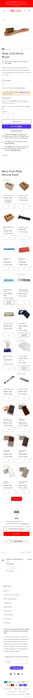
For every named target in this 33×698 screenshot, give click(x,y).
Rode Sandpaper (23, 356)
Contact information (12, 694)
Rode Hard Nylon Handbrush (23, 482)
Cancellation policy (23, 694)
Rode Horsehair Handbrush (23, 451)
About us (6, 591)
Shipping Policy (15, 150)
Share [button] (5, 155)
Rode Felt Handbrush (6, 482)
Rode (16, 518)
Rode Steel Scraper (9, 323)
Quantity (4, 111)
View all (16, 499)
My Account (7, 623)
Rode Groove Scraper (7, 259)
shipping (13, 100)
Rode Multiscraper (23, 227)
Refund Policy (8, 603)
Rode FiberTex (22, 323)
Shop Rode (16, 534)
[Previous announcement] (3, 4)
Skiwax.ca (10, 688)
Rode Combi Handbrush (7, 451)
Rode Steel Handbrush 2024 (8, 419)
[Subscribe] (26, 662)
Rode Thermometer (9, 389)
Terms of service (13, 691)
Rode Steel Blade (23, 389)
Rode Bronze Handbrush (22, 419)
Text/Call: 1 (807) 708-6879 (12, 595)
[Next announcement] (30, 4)
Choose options (9, 302)
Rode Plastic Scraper (22, 259)
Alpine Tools (22, 92)
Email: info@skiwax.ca (10, 599)
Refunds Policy (10, 143)
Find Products (8, 619)
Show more (25, 523)
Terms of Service (9, 615)
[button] (3, 11)
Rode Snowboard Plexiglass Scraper (24, 290)
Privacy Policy (8, 611)
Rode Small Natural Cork (9, 227)
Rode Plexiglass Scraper (8, 290)
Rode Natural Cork (23, 195)
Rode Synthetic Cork (9, 195)
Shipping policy (22, 691)
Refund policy (17, 688)
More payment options (16, 130)
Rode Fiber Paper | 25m (8, 356)
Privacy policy (26, 688)
